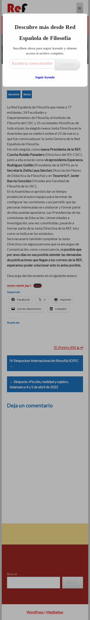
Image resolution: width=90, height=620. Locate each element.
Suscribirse (67, 64)
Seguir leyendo (45, 77)
